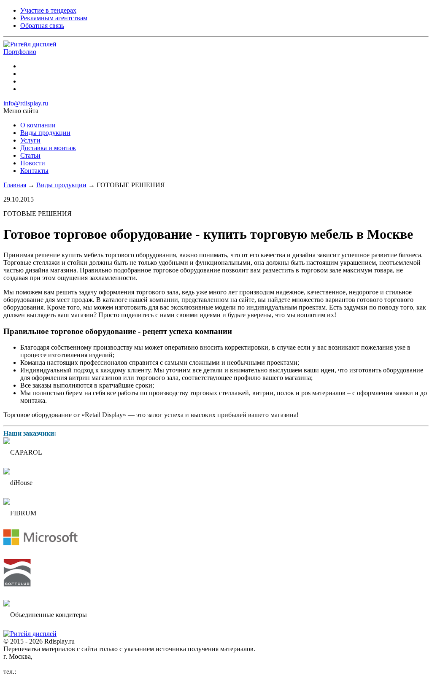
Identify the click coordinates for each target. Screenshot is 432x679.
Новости (32, 163)
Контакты (34, 170)
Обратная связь (42, 25)
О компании (38, 125)
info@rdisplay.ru (25, 103)
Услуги (30, 140)
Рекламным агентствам (53, 18)
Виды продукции (45, 132)
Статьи (30, 155)
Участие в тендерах (48, 10)
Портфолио (19, 51)
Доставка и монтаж (48, 147)
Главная (14, 185)
